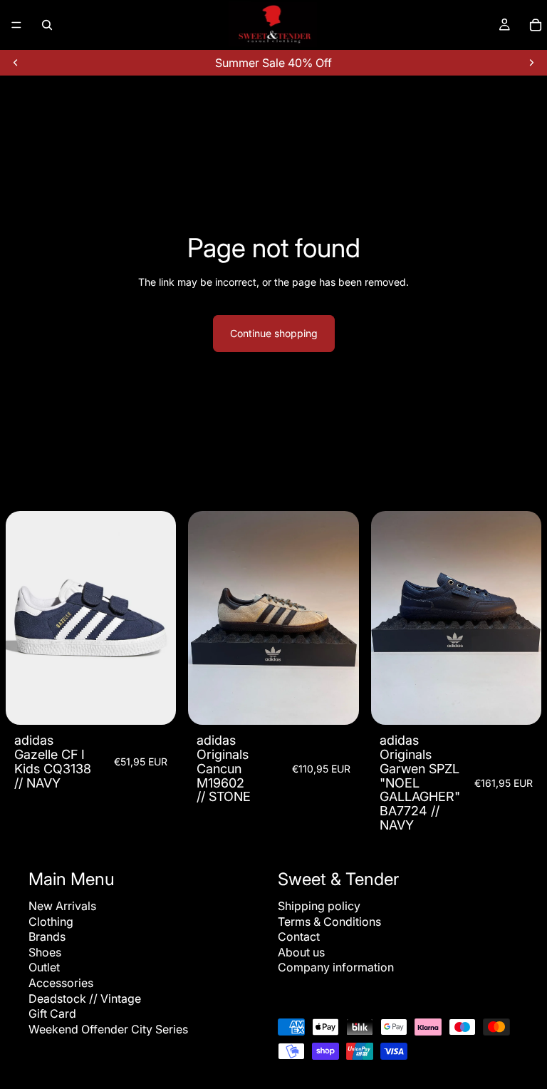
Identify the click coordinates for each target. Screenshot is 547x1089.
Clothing (50, 921)
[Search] (47, 25)
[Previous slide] (15, 62)
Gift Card (52, 1013)
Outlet (44, 967)
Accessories (60, 983)
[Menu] (16, 25)
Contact (299, 936)
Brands (47, 936)
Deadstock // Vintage (84, 998)
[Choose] (154, 703)
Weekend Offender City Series (108, 1028)
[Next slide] (531, 62)
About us (301, 952)
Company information (336, 967)
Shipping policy (319, 906)
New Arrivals (62, 906)
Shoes (44, 952)
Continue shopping (274, 333)
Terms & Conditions (329, 921)
